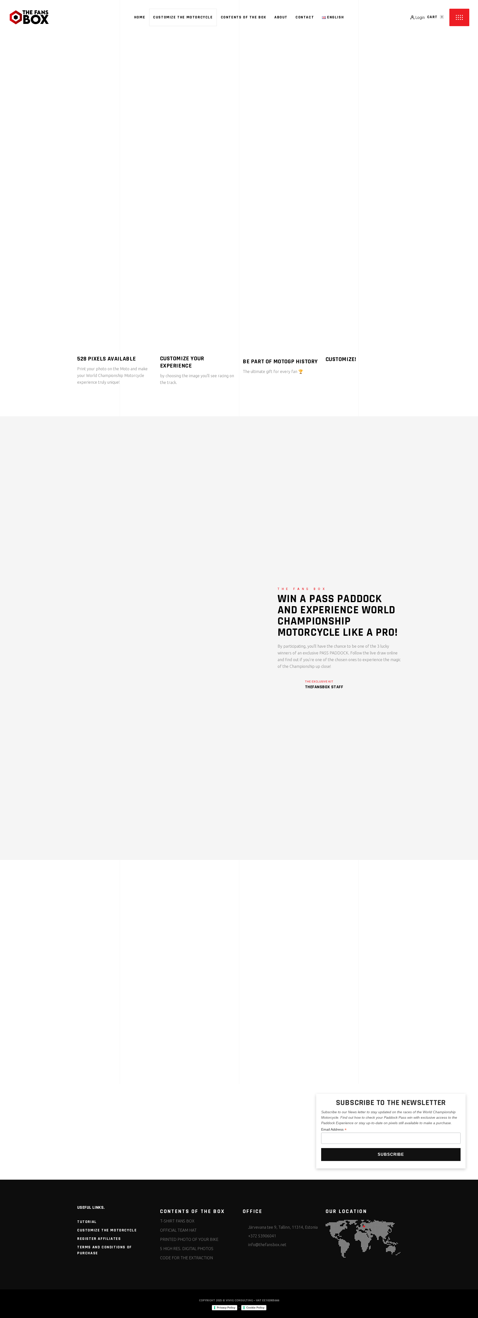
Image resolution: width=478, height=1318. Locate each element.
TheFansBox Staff (324, 687)
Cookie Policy (255, 1307)
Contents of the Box (94, 460)
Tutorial (87, 1221)
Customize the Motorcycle (107, 1230)
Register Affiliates (99, 1238)
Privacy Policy (226, 1307)
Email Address (334, 1129)
